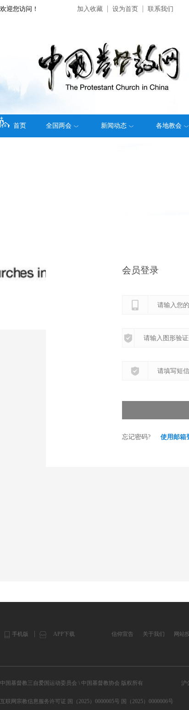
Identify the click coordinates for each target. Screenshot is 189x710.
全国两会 (59, 125)
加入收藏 (90, 8)
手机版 (20, 634)
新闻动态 (114, 125)
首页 (19, 125)
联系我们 (160, 8)
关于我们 (154, 634)
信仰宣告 (122, 634)
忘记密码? (136, 437)
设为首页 (125, 8)
